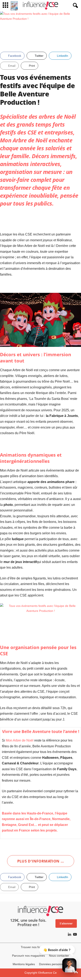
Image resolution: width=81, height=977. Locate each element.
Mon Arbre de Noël (23, 140)
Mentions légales (24, 964)
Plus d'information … (40, 861)
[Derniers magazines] (14, 5)
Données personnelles (54, 964)
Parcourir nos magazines (28, 955)
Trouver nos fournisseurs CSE (40, 947)
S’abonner (66, 923)
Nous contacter (59, 955)
